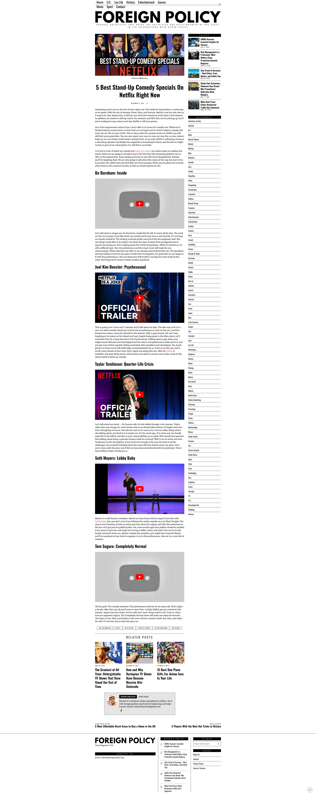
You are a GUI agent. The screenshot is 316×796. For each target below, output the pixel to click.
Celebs (190, 171)
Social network (193, 450)
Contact (196, 759)
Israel (190, 308)
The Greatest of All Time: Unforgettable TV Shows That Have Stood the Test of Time (108, 678)
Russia (190, 431)
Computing (192, 185)
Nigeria (190, 390)
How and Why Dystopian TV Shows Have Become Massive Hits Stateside (139, 678)
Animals (191, 125)
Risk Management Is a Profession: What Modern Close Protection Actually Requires (210, 58)
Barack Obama (193, 139)
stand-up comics (143, 151)
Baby (190, 134)
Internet (191, 299)
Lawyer (190, 326)
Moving (190, 367)
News (190, 386)
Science (191, 441)
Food (190, 235)
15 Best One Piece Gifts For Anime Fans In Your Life (170, 674)
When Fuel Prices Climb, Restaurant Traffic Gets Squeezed (210, 104)
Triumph (191, 491)
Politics (191, 422)
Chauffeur (191, 175)
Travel (190, 486)
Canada (191, 162)
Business (191, 157)
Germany (191, 258)
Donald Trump (193, 203)
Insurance (191, 294)
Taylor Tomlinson (161, 628)
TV (147, 103)
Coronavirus (192, 189)
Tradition (191, 482)
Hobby (190, 271)
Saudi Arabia (193, 436)
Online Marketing (194, 399)
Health (190, 262)
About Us (196, 754)
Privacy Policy (198, 763)
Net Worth (192, 381)
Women (191, 514)
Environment (192, 221)
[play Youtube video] (139, 204)
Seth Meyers (129, 628)
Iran (189, 303)
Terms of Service (199, 768)
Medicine (191, 354)
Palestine (191, 404)
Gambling (191, 244)
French (190, 239)
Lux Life (191, 345)
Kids (189, 317)
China (190, 180)
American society (194, 121)
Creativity (191, 194)
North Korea (192, 395)
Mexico (190, 358)
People (190, 413)
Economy (191, 207)
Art (189, 130)
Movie (190, 363)
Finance (191, 230)
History (190, 267)
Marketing (192, 349)
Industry (191, 285)
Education (191, 212)
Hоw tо (190, 281)
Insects (190, 290)
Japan (190, 313)
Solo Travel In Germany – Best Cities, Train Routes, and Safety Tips (211, 73)
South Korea (192, 454)
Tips (189, 477)
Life (189, 331)
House (190, 276)
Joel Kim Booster (105, 628)
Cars (189, 166)
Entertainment (193, 217)
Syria (190, 468)
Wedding (191, 509)
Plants (190, 418)
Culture (191, 198)
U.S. (189, 500)
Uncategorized (193, 505)
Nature (190, 377)
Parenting (191, 409)
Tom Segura (176, 628)
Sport (190, 459)
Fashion (191, 226)
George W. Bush (194, 253)
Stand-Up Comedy (144, 628)
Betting (191, 148)
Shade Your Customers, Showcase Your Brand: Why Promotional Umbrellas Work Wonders (211, 89)
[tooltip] (121, 711)
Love (189, 340)
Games (190, 249)
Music (190, 372)
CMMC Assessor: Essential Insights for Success (210, 42)
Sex (189, 445)
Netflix (169, 351)
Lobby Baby (100, 521)
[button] (218, 743)
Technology (192, 473)
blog (189, 153)
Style (190, 463)
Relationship (192, 427)
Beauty (190, 143)
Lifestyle (191, 335)
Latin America (193, 322)
